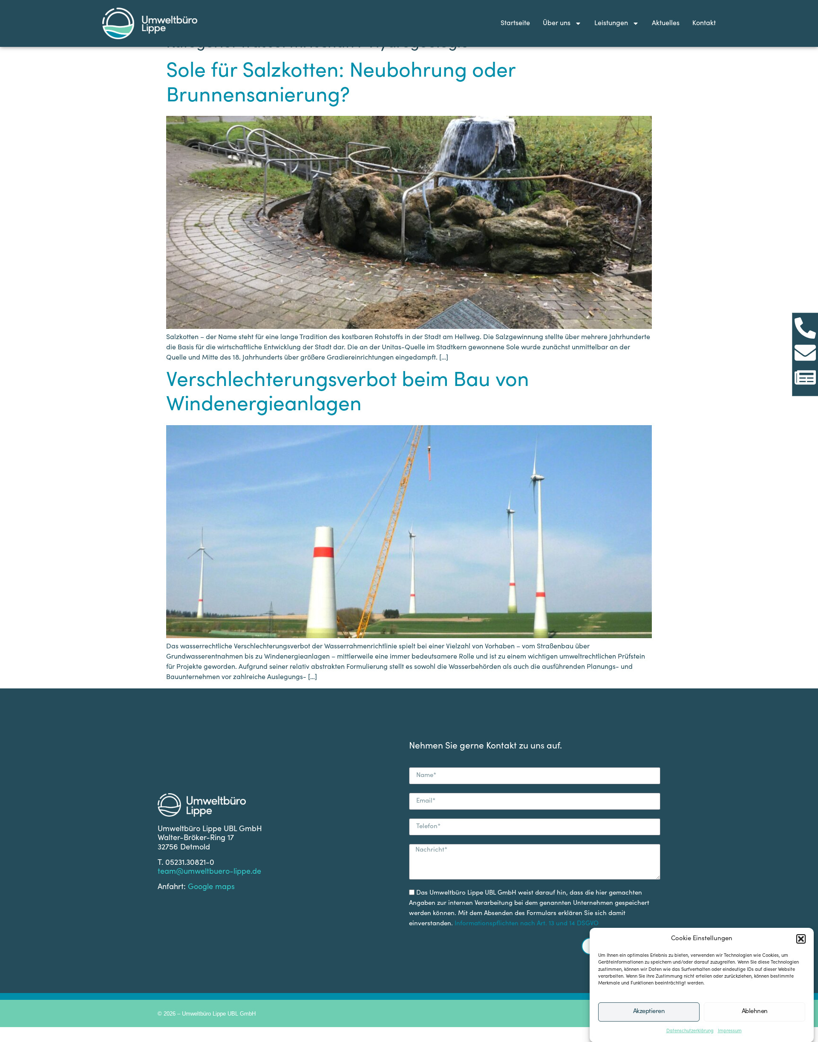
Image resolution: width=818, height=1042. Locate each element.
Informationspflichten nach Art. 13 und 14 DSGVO (527, 924)
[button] (801, 939)
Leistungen (611, 23)
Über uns (556, 23)
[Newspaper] (805, 377)
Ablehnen (755, 1011)
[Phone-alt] (805, 328)
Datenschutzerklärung (690, 1031)
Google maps (211, 887)
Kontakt (704, 23)
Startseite (515, 23)
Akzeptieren (649, 1011)
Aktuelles (666, 23)
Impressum (730, 1031)
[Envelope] (805, 352)
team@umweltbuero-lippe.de (209, 872)
